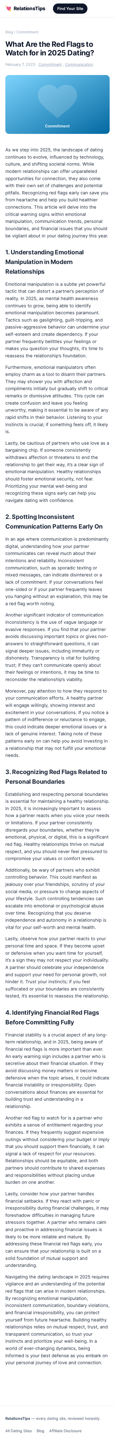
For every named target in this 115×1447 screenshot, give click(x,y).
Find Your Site (70, 8)
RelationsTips (25, 8)
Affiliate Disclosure (65, 1430)
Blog (9, 32)
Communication (79, 64)
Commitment (27, 32)
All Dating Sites (18, 1430)
